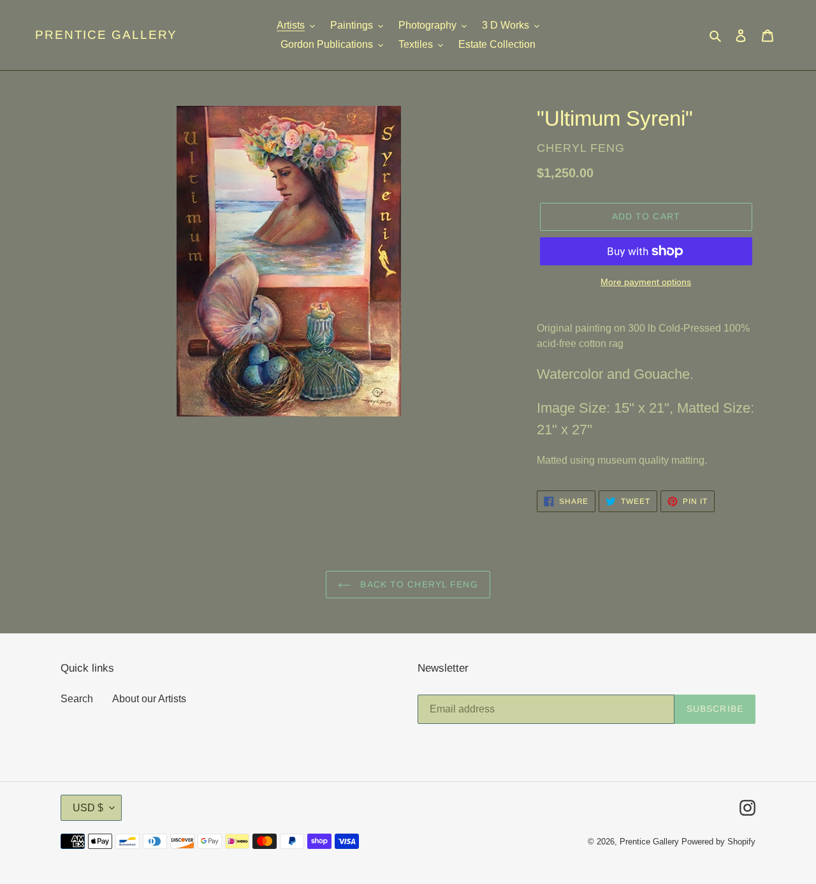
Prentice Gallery (106, 34)
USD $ (88, 807)
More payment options (646, 282)
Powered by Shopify (718, 841)
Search (77, 698)
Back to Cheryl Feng (417, 584)
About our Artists (149, 698)
